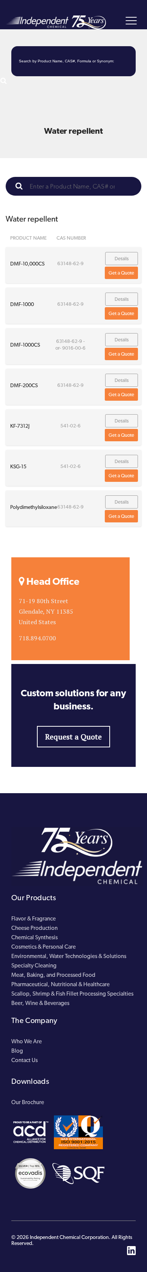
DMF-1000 (22, 304)
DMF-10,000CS (27, 264)
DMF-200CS (24, 385)
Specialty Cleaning (34, 965)
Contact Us (24, 1060)
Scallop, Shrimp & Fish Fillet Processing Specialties (72, 993)
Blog (17, 1050)
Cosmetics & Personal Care (43, 946)
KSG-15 (18, 466)
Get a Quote (121, 273)
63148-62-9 (70, 263)
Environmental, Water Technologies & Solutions (68, 956)
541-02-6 (70, 426)
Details (122, 258)
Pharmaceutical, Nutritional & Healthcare (60, 984)
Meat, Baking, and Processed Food (53, 975)
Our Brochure (27, 1102)
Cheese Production (34, 928)
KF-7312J (19, 426)
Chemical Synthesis (34, 937)
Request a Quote (73, 737)
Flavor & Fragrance (33, 918)
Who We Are (26, 1041)
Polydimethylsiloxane (33, 507)
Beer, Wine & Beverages (40, 1003)
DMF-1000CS (25, 345)
